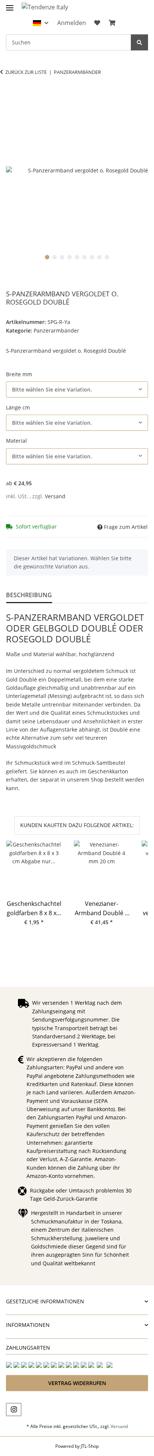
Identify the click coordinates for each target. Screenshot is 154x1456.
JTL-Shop (90, 1446)
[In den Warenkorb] (12, 95)
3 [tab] (62, 257)
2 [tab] (54, 257)
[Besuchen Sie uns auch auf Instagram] (13, 1409)
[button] (40, 23)
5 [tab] (77, 257)
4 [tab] (69, 257)
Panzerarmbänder (56, 330)
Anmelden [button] (71, 23)
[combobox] (77, 389)
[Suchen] (139, 42)
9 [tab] (107, 257)
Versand (55, 496)
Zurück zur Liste (26, 72)
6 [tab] (84, 257)
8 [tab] (99, 257)
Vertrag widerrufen (77, 1383)
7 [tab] (92, 257)
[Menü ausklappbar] (9, 4)
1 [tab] (47, 257)
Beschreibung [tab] (29, 595)
